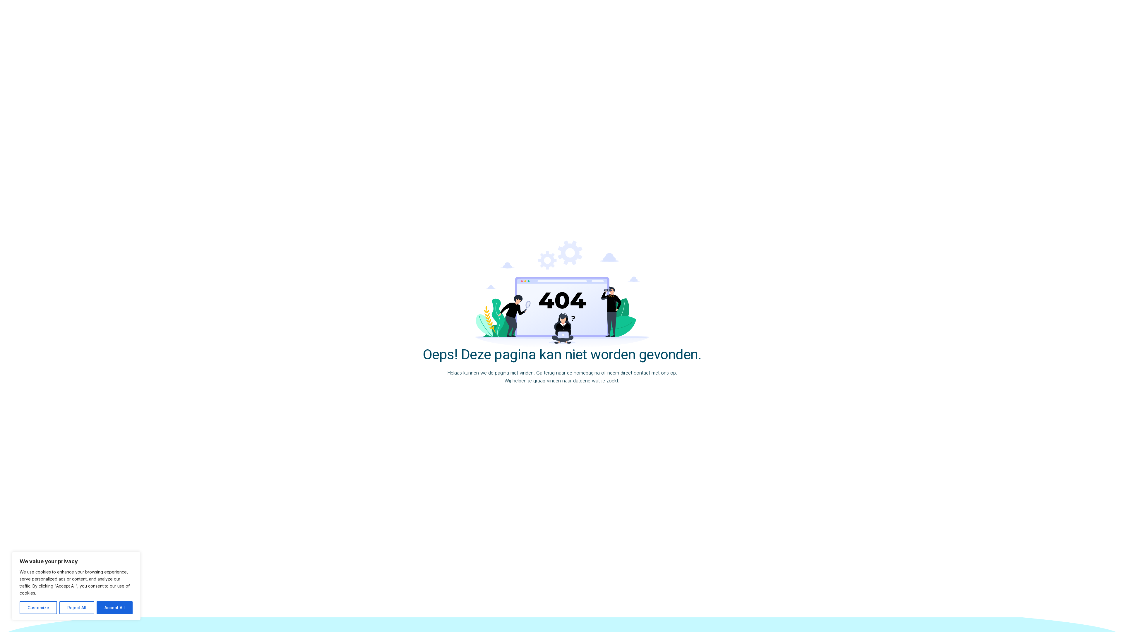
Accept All (114, 607)
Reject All (76, 607)
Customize (38, 607)
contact (642, 373)
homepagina (587, 373)
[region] (76, 586)
